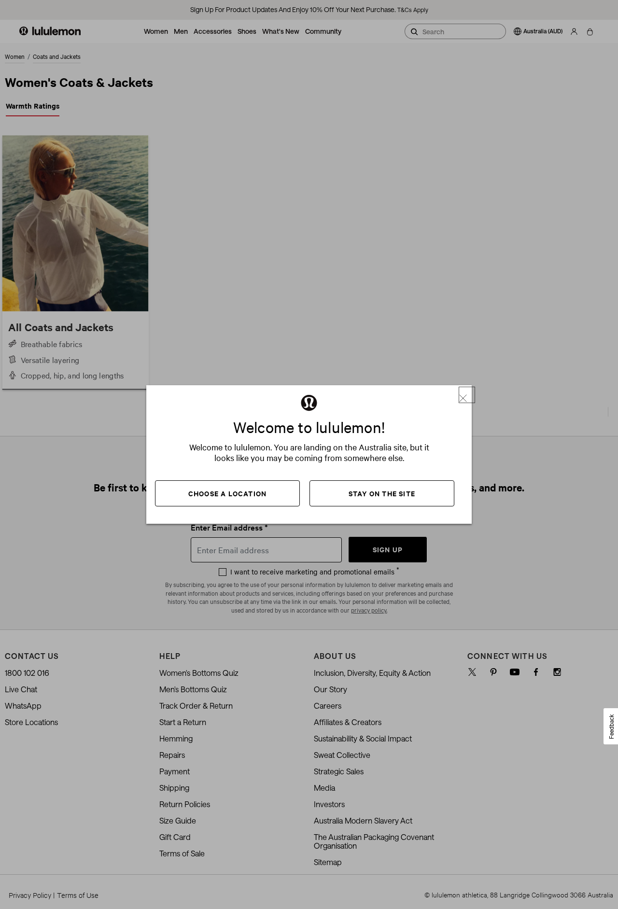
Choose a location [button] (227, 493)
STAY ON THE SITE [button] (382, 493)
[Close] (467, 395)
